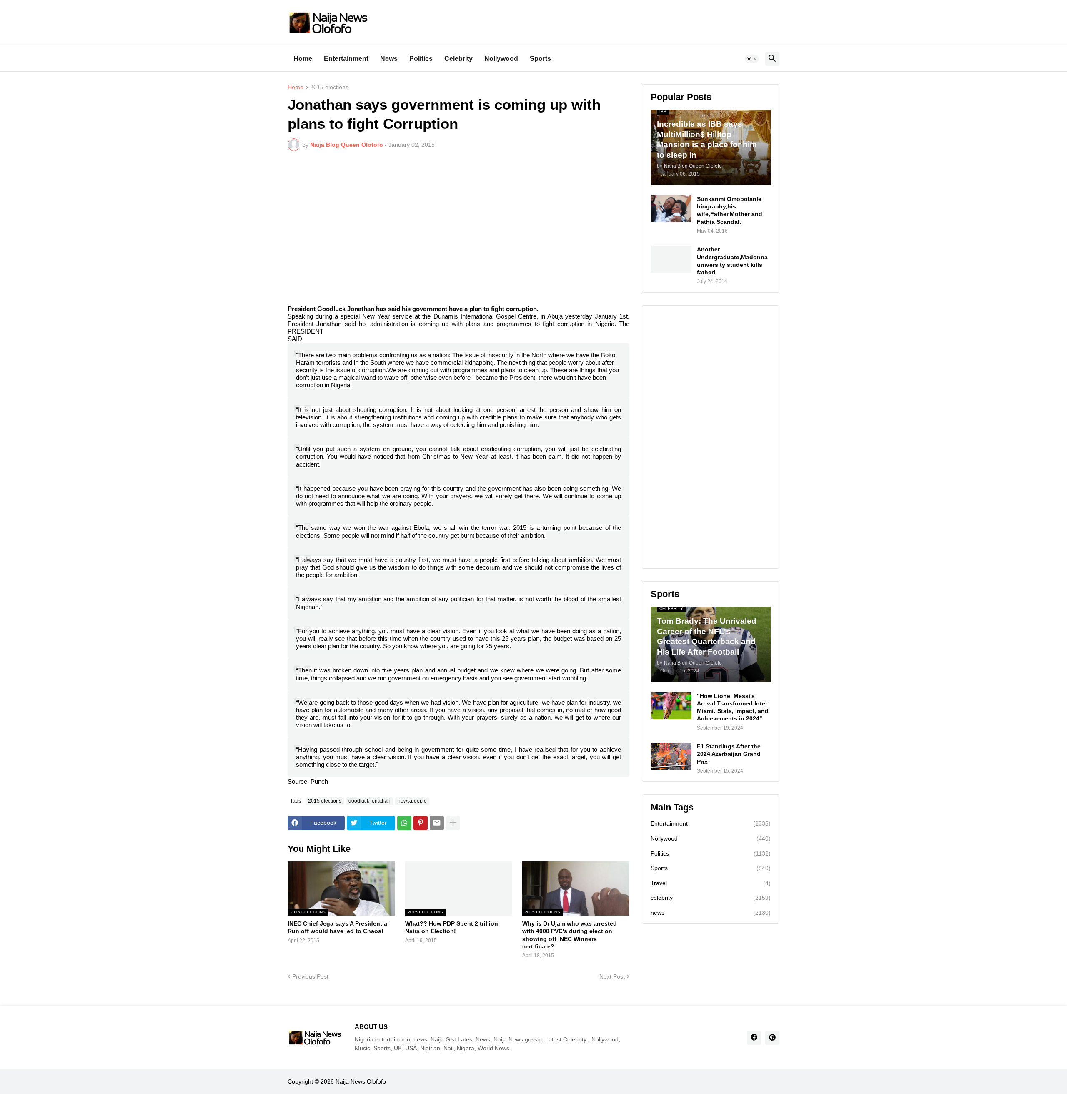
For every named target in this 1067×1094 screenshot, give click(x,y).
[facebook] (754, 1038)
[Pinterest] (420, 823)
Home (302, 58)
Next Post (612, 976)
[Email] (437, 823)
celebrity (711, 897)
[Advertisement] (458, 219)
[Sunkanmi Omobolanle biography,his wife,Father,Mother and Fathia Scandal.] (671, 208)
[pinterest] (772, 1038)
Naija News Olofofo (361, 1081)
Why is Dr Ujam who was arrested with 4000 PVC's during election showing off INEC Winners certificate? (569, 935)
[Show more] (453, 823)
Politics (421, 58)
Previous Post (310, 976)
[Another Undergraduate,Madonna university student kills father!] (671, 259)
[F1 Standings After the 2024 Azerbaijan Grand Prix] (671, 756)
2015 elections (329, 87)
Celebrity (458, 58)
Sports (540, 58)
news (711, 912)
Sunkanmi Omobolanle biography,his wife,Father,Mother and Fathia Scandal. (729, 210)
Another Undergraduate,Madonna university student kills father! (732, 261)
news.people (412, 801)
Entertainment (346, 58)
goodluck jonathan (369, 801)
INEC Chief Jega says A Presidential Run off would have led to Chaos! (338, 927)
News (389, 58)
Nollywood (501, 58)
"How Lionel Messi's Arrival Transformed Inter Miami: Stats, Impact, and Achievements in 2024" (733, 707)
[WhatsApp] (404, 823)
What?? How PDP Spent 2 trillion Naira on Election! (451, 927)
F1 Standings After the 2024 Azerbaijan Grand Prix (729, 754)
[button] (752, 59)
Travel (711, 883)
